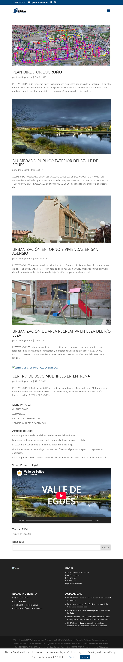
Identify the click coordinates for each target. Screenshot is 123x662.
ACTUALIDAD (18, 413)
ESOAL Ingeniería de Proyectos (40, 640)
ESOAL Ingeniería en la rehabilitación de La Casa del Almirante (43, 435)
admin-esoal (22, 169)
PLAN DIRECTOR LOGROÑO (37, 72)
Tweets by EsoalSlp (21, 533)
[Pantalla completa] (106, 520)
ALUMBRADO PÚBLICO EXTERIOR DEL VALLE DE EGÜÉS (55, 162)
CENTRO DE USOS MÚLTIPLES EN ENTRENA (51, 376)
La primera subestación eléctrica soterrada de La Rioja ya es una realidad (49, 440)
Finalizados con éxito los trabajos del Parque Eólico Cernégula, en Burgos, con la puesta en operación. (88, 618)
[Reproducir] (16, 520)
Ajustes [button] (72, 656)
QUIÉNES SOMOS (21, 409)
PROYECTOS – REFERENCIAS (26, 418)
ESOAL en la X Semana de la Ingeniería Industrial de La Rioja (42, 444)
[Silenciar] (102, 520)
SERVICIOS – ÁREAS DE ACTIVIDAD (29, 423)
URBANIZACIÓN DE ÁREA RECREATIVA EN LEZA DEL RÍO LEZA (61, 333)
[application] (61, 495)
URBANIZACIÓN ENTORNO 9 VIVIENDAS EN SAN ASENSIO (55, 251)
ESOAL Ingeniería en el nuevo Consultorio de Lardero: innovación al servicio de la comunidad (59, 457)
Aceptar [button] (85, 657)
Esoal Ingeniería (24, 77)
